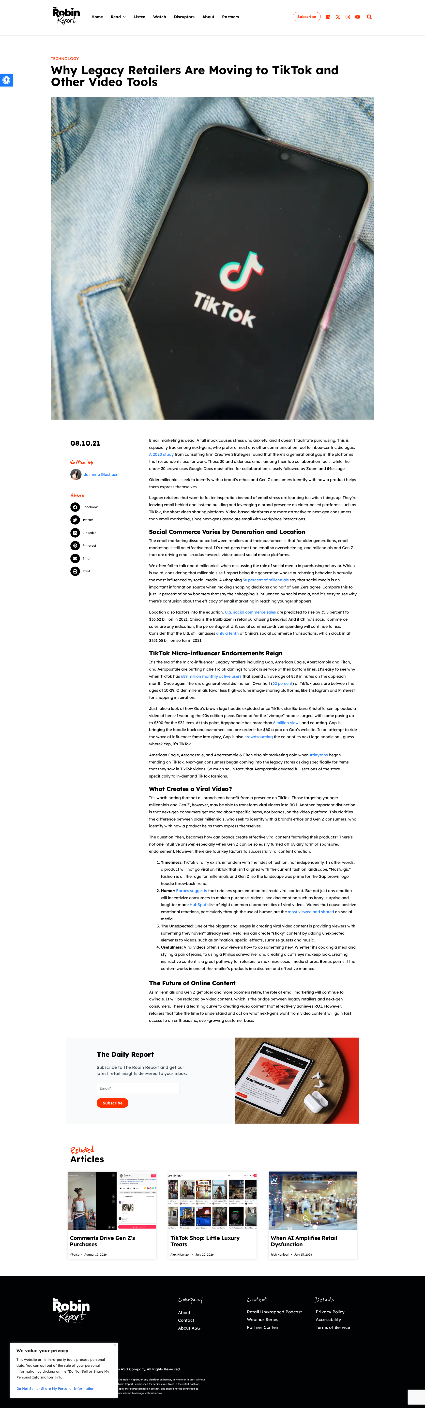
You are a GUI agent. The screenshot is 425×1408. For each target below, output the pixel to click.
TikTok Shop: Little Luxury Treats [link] (205, 1241)
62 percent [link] (282, 683)
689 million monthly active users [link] (211, 676)
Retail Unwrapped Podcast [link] (274, 1311)
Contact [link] (186, 1320)
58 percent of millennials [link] (266, 579)
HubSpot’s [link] (199, 904)
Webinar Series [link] (262, 1319)
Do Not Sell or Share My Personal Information (55, 1388)
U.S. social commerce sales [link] (250, 612)
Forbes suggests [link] (191, 890)
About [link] (184, 1312)
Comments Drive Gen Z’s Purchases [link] (102, 1241)
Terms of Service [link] (333, 1327)
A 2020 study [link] (161, 454)
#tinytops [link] (319, 754)
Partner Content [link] (263, 1327)
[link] (6, 80)
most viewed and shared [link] (311, 911)
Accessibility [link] (328, 1319)
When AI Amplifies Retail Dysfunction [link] (304, 1241)
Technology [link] (65, 58)
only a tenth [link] (227, 633)
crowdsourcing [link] (258, 736)
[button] (123, 16)
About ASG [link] (189, 1328)
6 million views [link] (287, 722)
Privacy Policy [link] (330, 1311)
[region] (64, 1370)
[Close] (115, 1345)
